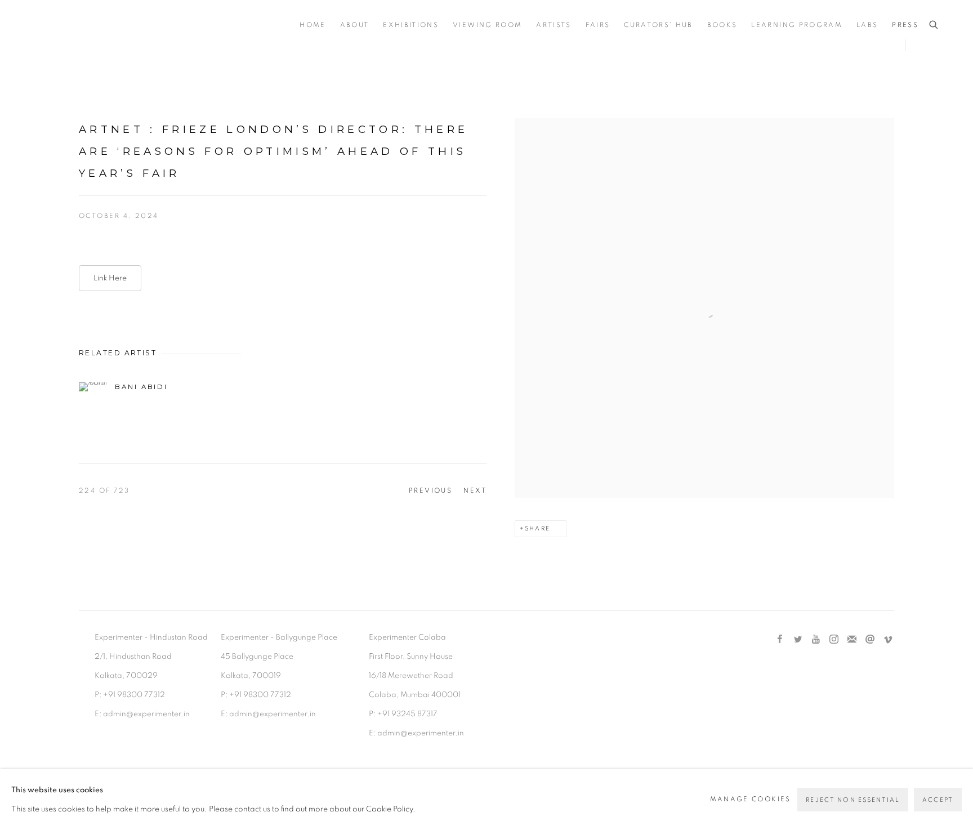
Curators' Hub (658, 25)
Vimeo (888, 639)
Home (312, 25)
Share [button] (537, 528)
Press (905, 25)
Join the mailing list (852, 639)
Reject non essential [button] (853, 800)
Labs (867, 25)
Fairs (598, 25)
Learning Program (796, 25)
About (354, 25)
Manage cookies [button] (750, 799)
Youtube (816, 639)
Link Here (110, 278)
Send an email (870, 639)
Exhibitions (411, 25)
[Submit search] (934, 25)
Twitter (798, 639)
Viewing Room (487, 25)
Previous (431, 490)
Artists (553, 25)
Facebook (780, 639)
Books (722, 25)
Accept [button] (937, 800)
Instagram (834, 639)
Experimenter (79, 25)
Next (474, 490)
